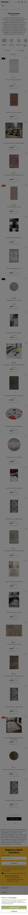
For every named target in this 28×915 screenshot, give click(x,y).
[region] (14, 905)
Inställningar (14, 911)
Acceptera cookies (14, 907)
